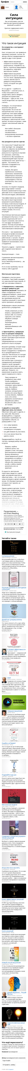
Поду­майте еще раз (9, 775)
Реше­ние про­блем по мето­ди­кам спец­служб (14, 588)
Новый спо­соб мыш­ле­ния (11, 963)
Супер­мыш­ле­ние (8, 556)
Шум (9, 678)
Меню (25, 2)
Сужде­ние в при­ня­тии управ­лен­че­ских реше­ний (14, 837)
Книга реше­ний (7, 931)
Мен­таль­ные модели (9, 805)
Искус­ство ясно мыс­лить (11, 868)
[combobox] (16, 1)
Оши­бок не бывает (9, 743)
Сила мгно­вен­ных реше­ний (16, 1023)
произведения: (10, 1052)
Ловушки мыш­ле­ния (14, 711)
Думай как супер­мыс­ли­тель (12, 620)
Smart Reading (15, 36)
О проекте (10, 1069)
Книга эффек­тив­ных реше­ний (13, 899)
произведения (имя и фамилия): (14, 1058)
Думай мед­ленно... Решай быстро (16, 993)
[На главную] (5, 2)
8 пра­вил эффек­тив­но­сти (16, 649)
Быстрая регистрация (13, 532)
